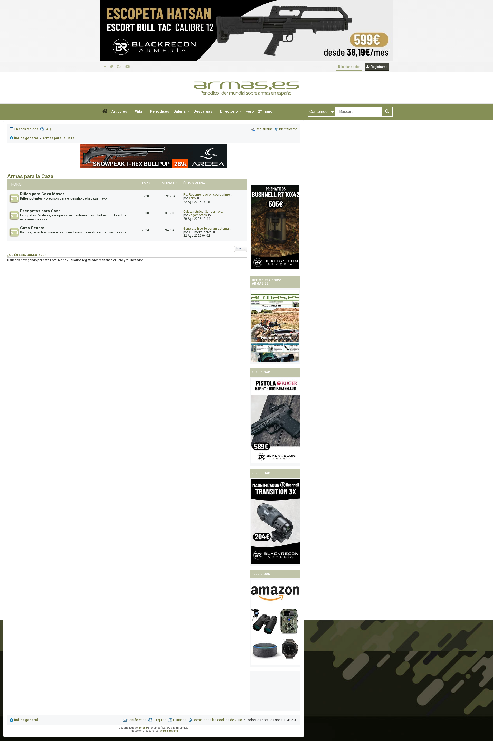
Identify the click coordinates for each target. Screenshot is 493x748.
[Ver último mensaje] (197, 198)
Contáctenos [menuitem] (136, 720)
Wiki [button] (139, 111)
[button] (104, 112)
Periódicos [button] (159, 111)
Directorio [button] (229, 111)
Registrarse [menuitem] (264, 129)
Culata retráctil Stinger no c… (203, 211)
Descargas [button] (203, 111)
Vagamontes (197, 215)
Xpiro (192, 198)
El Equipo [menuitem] (160, 720)
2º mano (265, 111)
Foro (250, 111)
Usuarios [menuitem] (179, 720)
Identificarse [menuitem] (288, 129)
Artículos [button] (119, 111)
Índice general (26, 720)
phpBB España (169, 730)
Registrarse (378, 67)
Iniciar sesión (350, 67)
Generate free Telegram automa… (207, 228)
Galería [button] (179, 111)
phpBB (143, 727)
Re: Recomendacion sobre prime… (207, 194)
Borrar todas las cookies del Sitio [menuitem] (217, 720)
